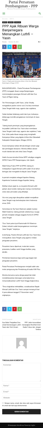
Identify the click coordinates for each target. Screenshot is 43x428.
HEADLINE (17, 22)
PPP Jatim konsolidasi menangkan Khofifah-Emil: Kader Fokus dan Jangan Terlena (31, 326)
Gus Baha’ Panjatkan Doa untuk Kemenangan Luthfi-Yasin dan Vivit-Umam (11, 325)
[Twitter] (9, 47)
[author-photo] (21, 348)
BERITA (12, 19)
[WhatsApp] (19, 47)
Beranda (5, 19)
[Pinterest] (14, 47)
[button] (40, 14)
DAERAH (10, 22)
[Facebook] (4, 47)
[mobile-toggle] (3, 14)
